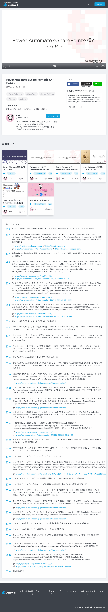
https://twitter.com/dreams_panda (28, 246)
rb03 (21, 206)
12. (10, 363)
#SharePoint (31, 94)
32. (10, 571)
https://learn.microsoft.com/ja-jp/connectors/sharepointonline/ (41, 383)
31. (10, 555)
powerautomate (40, 173)
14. (10, 388)
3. (9, 253)
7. (9, 321)
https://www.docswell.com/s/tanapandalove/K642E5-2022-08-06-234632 (43, 316)
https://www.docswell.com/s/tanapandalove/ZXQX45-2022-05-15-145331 (43, 278)
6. (9, 305)
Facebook (74, 84)
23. (10, 484)
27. (10, 523)
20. (10, 456)
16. (10, 412)
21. (10, 462)
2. (9, 234)
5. (9, 283)
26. (10, 512)
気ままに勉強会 (65, 173)
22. (10, 478)
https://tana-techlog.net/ (55, 246)
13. (10, 374)
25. (10, 501)
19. (10, 448)
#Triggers (11, 99)
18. (10, 439)
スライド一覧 (53, 116)
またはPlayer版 (86, 86)
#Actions (22, 99)
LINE (99, 84)
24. (10, 490)
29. (10, 535)
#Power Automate (15, 94)
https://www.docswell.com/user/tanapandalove (33, 248)
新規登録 (100, 4)
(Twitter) (87, 84)
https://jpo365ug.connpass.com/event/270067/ (34, 432)
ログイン (88, 4)
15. (10, 398)
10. (10, 346)
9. (9, 335)
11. (10, 357)
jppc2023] (12, 206)
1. (9, 229)
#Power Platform (47, 94)
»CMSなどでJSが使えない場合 (85, 91)
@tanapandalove (22, 118)
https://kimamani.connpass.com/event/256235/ (33, 313)
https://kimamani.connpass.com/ (68, 248)
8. (9, 327)
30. (10, 543)
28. (10, 529)
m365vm (11, 173)
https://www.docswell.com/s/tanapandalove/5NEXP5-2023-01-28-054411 (44, 435)
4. (9, 262)
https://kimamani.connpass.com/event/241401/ (33, 276)
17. (10, 423)
